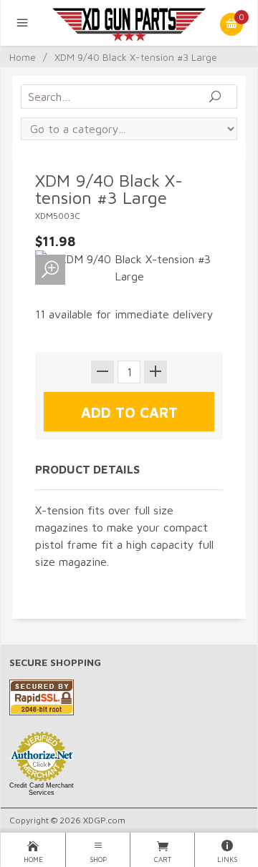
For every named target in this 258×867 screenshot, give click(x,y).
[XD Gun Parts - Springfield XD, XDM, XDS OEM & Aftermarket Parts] (129, 22)
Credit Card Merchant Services (41, 789)
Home (22, 57)
